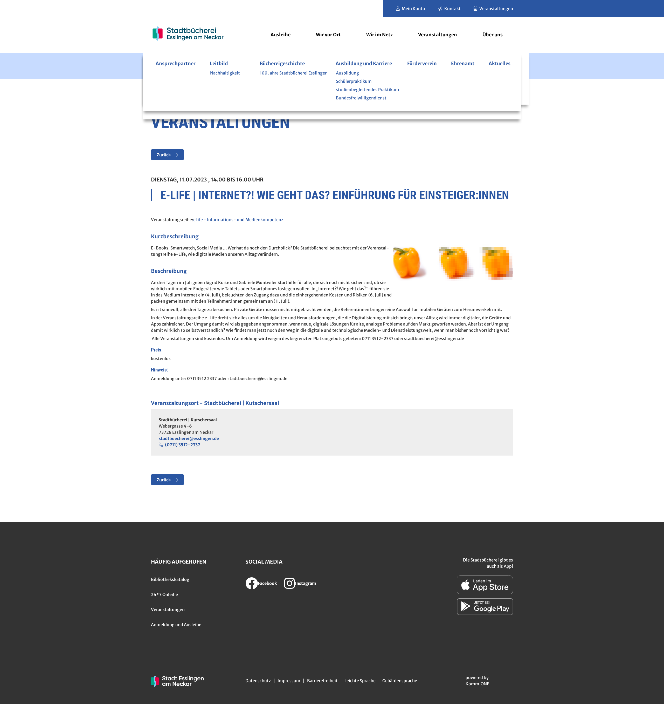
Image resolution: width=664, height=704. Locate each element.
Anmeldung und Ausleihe (176, 624)
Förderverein (422, 63)
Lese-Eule (179, 123)
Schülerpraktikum (354, 81)
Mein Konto (413, 8)
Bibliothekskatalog (170, 579)
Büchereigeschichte (282, 63)
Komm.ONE (477, 683)
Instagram (305, 583)
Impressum (289, 681)
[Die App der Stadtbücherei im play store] (485, 606)
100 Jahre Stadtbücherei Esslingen (294, 73)
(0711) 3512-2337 (182, 444)
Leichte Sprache (360, 681)
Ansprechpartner (176, 63)
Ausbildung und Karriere (364, 63)
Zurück (164, 154)
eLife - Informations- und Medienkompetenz (238, 219)
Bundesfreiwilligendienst (361, 97)
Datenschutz (258, 681)
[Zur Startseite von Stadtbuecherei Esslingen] (188, 33)
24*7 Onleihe (164, 594)
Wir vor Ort (328, 35)
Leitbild (219, 63)
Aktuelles (499, 63)
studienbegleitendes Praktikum (367, 89)
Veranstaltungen (496, 8)
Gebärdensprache (399, 681)
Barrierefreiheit (322, 681)
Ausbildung (347, 73)
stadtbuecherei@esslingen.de (189, 438)
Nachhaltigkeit (225, 73)
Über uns (492, 35)
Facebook (267, 583)
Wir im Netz (379, 35)
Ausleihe (280, 35)
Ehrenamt (462, 63)
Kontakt (452, 8)
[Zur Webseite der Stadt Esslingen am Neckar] (177, 680)
